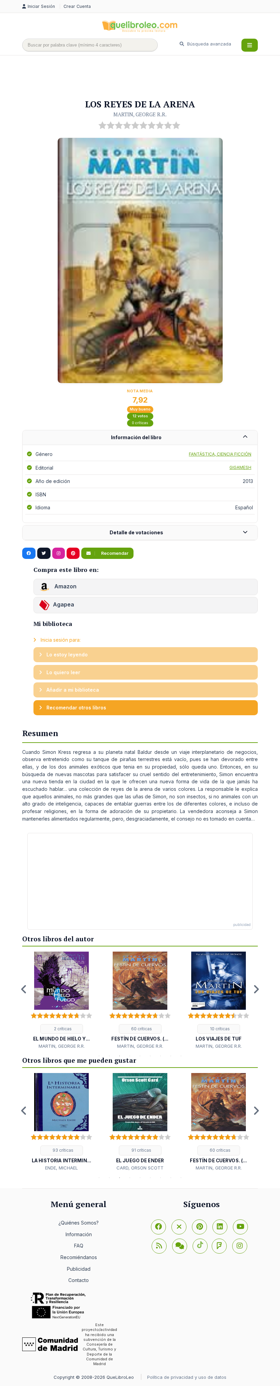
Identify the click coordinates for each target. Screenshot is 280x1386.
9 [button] (181, 1055)
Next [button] (256, 989)
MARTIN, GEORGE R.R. (140, 114)
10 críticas (219, 1028)
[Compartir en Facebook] (29, 553)
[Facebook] (158, 1226)
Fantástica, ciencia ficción (220, 454)
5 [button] (140, 1055)
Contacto (78, 1280)
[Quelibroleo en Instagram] (58, 553)
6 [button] (150, 1055)
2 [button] (109, 1055)
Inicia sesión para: (60, 640)
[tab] (140, 437)
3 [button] (119, 1055)
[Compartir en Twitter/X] (44, 553)
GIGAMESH (240, 467)
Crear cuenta (77, 6)
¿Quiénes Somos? (78, 1223)
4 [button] (129, 1055)
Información (79, 1234)
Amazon (64, 586)
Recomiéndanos (78, 1257)
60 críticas (141, 1028)
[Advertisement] (146, 77)
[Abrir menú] (249, 45)
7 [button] (160, 1055)
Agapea (63, 604)
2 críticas (62, 1028)
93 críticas (62, 1150)
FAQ (78, 1245)
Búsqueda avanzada (208, 44)
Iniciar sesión (42, 6)
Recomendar (114, 553)
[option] (61, 1001)
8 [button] (170, 1055)
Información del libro (136, 437)
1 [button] (99, 1055)
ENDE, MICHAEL (61, 1168)
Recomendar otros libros (75, 707)
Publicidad (78, 1269)
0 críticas (140, 423)
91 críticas (140, 1150)
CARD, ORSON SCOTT (140, 1168)
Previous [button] (23, 989)
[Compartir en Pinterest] (73, 553)
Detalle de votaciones (136, 532)
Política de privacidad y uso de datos (186, 1377)
